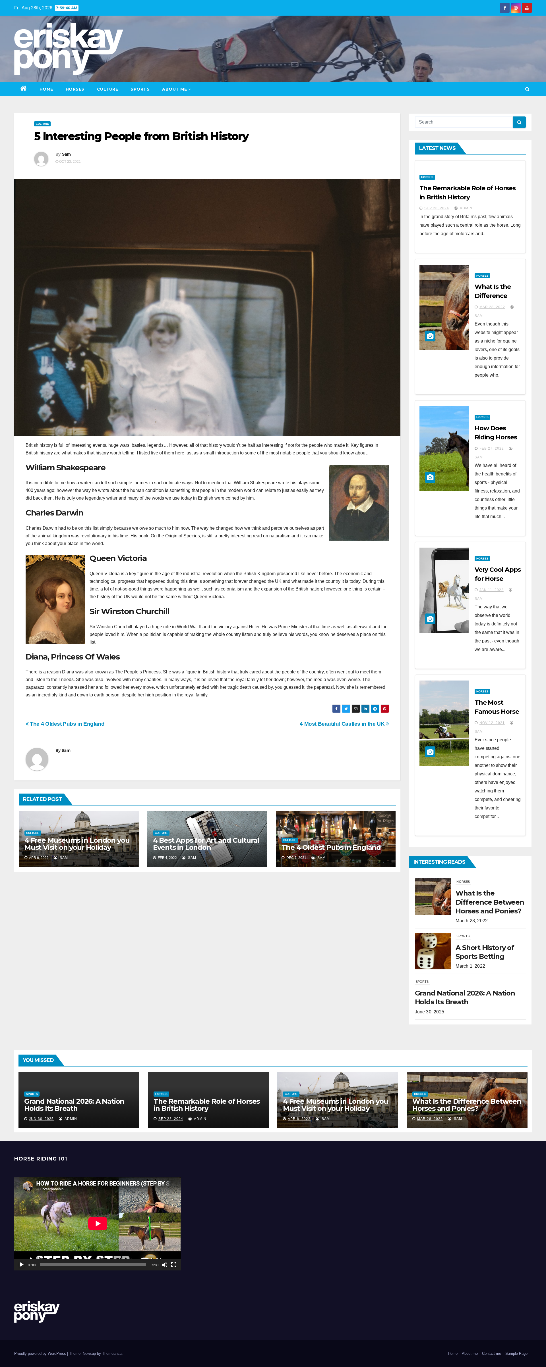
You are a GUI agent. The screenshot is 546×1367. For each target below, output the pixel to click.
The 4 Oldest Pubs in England (67, 724)
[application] (97, 1223)
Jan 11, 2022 (491, 590)
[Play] (21, 1265)
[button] (527, 89)
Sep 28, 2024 (436, 208)
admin (465, 208)
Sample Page (516, 1353)
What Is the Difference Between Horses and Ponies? (466, 1105)
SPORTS (140, 89)
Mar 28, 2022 (492, 307)
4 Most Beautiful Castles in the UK (343, 724)
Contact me (491, 1353)
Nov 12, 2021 (492, 723)
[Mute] (164, 1265)
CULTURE (107, 89)
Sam (66, 154)
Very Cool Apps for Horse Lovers (498, 579)
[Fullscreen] (174, 1265)
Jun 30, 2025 (41, 1119)
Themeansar (112, 1353)
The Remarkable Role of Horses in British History (207, 1105)
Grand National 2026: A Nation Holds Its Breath (74, 1105)
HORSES (75, 89)
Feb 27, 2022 (491, 448)
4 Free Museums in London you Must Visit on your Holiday (76, 843)
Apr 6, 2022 (299, 1119)
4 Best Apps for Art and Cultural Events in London (206, 843)
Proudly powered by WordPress (40, 1353)
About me (174, 89)
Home (46, 89)
